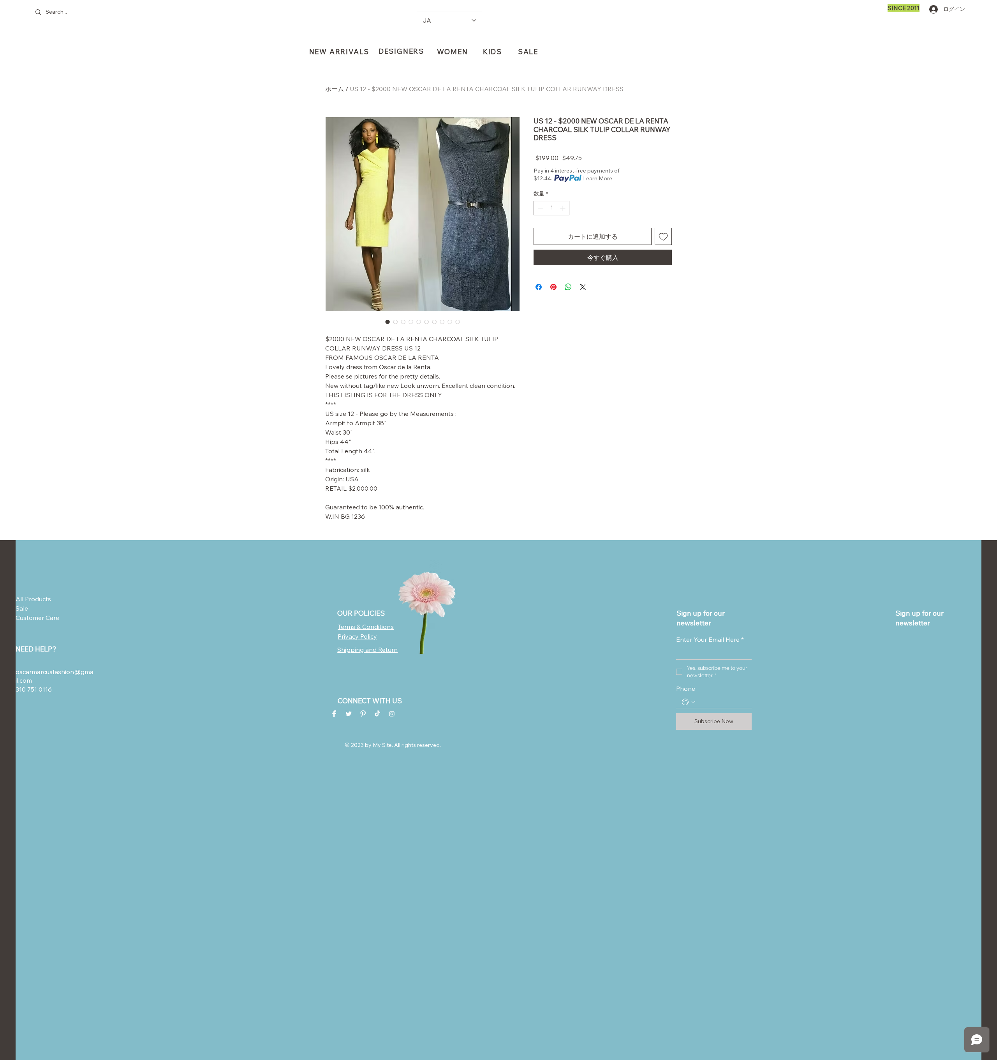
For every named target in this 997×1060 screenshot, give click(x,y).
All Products (33, 599)
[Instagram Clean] (391, 713)
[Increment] (563, 208)
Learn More (597, 178)
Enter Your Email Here (710, 639)
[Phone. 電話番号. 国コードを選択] (688, 702)
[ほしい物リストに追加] (663, 236)
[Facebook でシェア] (538, 287)
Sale (22, 608)
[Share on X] (583, 287)
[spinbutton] (551, 208)
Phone (685, 688)
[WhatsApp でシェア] (568, 287)
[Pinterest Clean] (362, 713)
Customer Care (35, 618)
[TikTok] (377, 713)
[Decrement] (539, 208)
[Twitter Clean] (348, 713)
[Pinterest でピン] (553, 287)
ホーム (334, 89)
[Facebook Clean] (334, 713)
